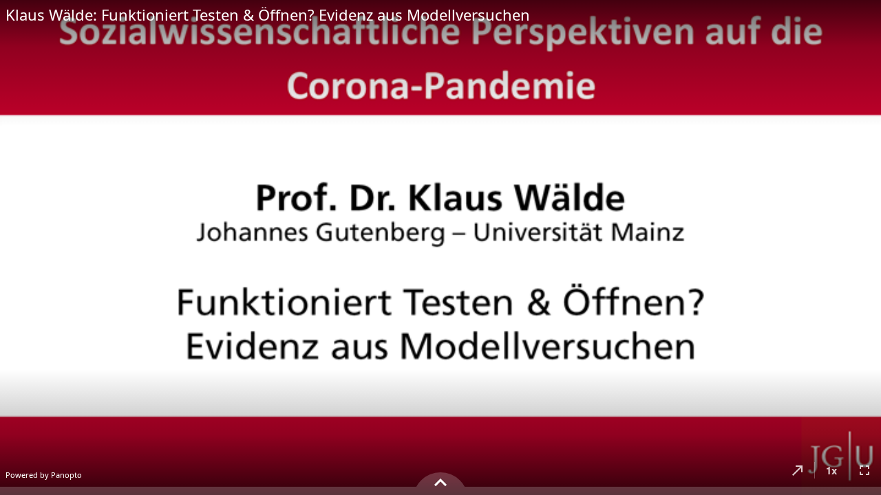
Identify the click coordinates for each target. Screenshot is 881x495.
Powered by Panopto (44, 475)
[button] (797, 470)
